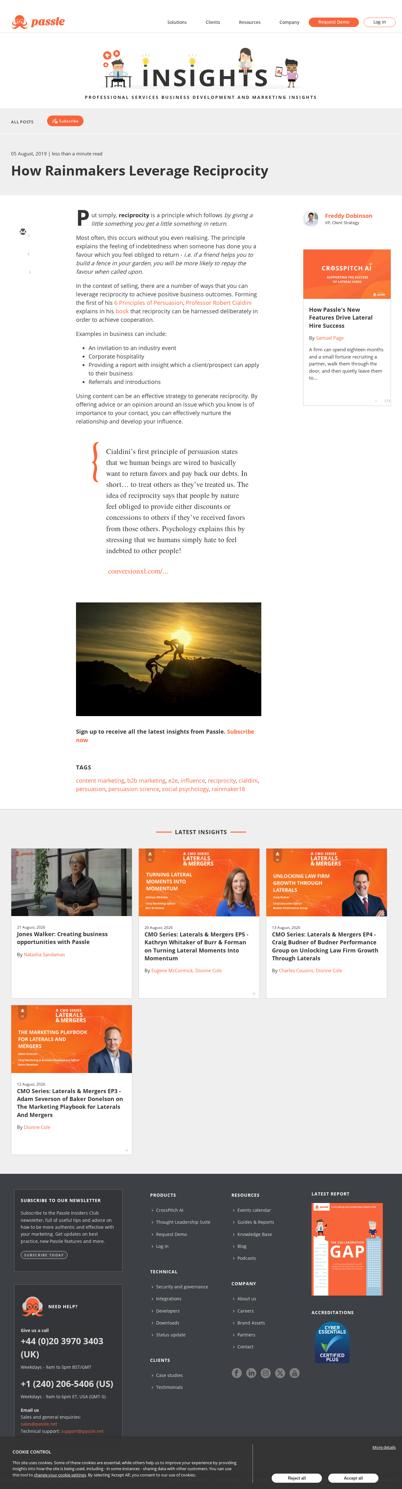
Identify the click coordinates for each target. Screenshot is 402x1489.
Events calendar (253, 1210)
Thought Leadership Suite (182, 1222)
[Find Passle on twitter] (280, 1373)
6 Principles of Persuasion (148, 302)
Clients (213, 22)
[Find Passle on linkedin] (251, 1373)
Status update (170, 1335)
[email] (22, 232)
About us (246, 1299)
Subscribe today (44, 1255)
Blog (241, 1246)
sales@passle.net (39, 1424)
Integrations (168, 1299)
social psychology (185, 789)
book (122, 311)
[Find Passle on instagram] (266, 1373)
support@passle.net (82, 1431)
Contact (244, 1347)
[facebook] (22, 287)
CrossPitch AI (169, 1210)
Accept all (353, 1478)
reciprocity (222, 780)
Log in (379, 22)
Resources (250, 22)
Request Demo (333, 22)
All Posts (22, 122)
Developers (167, 1311)
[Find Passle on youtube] (295, 1373)
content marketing (100, 780)
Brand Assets (250, 1323)
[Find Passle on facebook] (237, 1373)
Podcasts (246, 1258)
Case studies (169, 1375)
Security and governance (181, 1287)
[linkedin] (22, 268)
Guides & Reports (255, 1222)
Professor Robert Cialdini (219, 302)
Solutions (177, 22)
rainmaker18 (228, 789)
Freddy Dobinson (348, 215)
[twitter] (22, 250)
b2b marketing (146, 780)
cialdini (248, 780)
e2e (173, 780)
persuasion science (133, 789)
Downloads (167, 1323)
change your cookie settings (60, 1475)
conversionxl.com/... (138, 571)
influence (193, 780)
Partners (245, 1335)
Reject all (297, 1478)
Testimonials (169, 1387)
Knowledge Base (254, 1234)
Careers (245, 1311)
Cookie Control (32, 1452)
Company (289, 22)
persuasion (91, 789)
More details (384, 1447)
